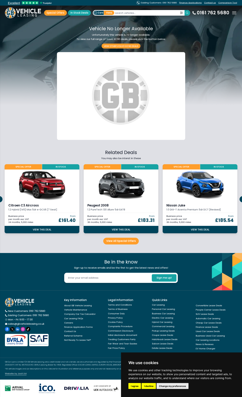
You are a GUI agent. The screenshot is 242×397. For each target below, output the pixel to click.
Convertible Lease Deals (209, 305)
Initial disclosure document (122, 335)
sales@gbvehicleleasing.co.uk (26, 323)
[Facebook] (7, 329)
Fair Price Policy (116, 348)
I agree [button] (134, 386)
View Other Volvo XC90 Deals (121, 46)
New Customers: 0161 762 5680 (26, 311)
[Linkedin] (17, 329)
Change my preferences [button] (172, 386)
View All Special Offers (121, 241)
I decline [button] (148, 386)
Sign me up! (164, 277)
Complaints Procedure (120, 326)
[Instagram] (23, 329)
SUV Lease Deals (205, 314)
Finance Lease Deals (207, 327)
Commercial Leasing (163, 326)
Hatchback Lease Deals (164, 339)
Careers (68, 322)
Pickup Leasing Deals (163, 330)
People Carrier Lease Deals (211, 309)
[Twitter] (12, 329)
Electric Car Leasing (162, 317)
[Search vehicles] (187, 13)
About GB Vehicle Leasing (78, 305)
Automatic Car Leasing (208, 318)
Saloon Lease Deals (162, 343)
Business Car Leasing (163, 313)
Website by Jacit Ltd (16, 373)
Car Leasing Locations (207, 340)
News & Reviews (205, 344)
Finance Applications (190, 2)
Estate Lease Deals (162, 348)
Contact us (210, 2)
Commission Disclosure (120, 330)
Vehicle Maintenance (75, 309)
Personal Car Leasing (163, 309)
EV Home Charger (205, 348)
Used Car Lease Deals (208, 331)
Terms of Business (118, 309)
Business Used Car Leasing (210, 335)
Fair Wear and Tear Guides (122, 343)
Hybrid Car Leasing (162, 322)
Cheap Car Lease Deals (209, 322)
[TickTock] (28, 329)
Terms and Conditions (120, 304)
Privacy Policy (115, 317)
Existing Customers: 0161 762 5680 (28, 315)
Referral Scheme (73, 335)
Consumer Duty (116, 313)
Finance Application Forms (78, 327)
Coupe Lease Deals (162, 335)
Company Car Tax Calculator (80, 314)
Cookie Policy (115, 322)
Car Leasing (158, 304)
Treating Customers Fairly (121, 339)
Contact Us (70, 331)
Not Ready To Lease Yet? (77, 340)
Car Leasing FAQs (73, 318)
